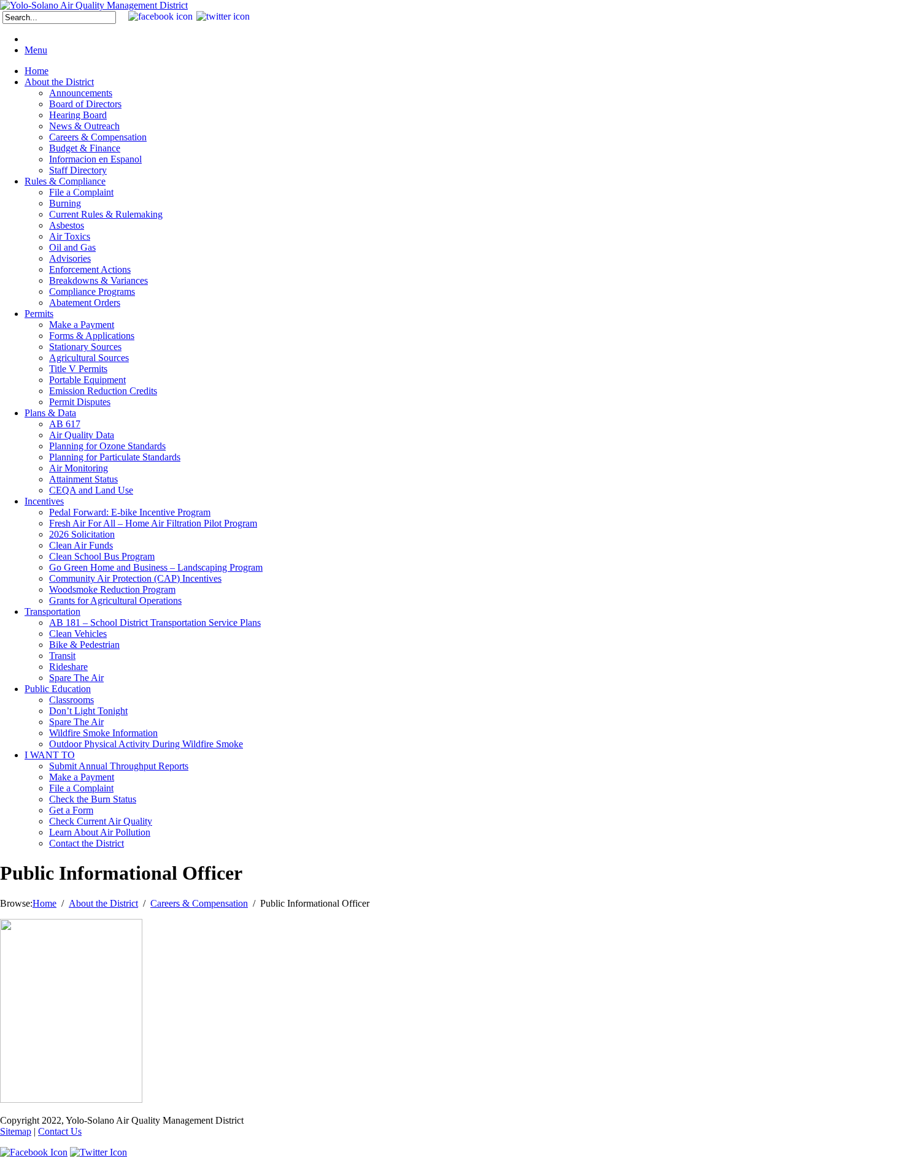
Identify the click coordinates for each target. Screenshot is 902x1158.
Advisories (70, 258)
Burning (65, 203)
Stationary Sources (85, 346)
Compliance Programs (92, 291)
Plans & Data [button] (50, 413)
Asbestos (66, 225)
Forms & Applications (91, 335)
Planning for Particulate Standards (114, 457)
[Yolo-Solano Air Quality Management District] (94, 5)
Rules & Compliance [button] (65, 181)
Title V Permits (78, 369)
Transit (62, 655)
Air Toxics (69, 236)
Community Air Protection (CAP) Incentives (135, 578)
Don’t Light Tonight (88, 711)
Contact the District (86, 843)
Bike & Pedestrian (84, 644)
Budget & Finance (84, 148)
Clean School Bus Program (102, 556)
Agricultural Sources (89, 357)
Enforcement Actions (90, 269)
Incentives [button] (44, 501)
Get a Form (71, 810)
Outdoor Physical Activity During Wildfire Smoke (146, 744)
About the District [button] (59, 82)
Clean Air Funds (81, 545)
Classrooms (71, 700)
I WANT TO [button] (50, 755)
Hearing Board (78, 115)
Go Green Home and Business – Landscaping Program (156, 567)
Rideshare (68, 666)
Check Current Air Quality (100, 821)
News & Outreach (84, 126)
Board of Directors (85, 104)
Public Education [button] (58, 689)
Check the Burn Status (92, 799)
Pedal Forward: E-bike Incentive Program (129, 512)
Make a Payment (81, 324)
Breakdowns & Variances (98, 280)
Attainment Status (83, 479)
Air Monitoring (78, 468)
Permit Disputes (79, 402)
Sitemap (15, 1131)
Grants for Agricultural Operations (115, 600)
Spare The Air (76, 677)
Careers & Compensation (98, 137)
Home (36, 71)
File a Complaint (81, 192)
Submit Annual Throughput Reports (118, 766)
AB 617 (64, 424)
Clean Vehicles (78, 633)
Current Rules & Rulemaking (106, 214)
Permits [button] (39, 313)
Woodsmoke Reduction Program (112, 589)
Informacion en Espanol (95, 159)
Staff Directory (78, 170)
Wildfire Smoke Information (103, 733)
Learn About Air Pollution (99, 832)
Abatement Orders (84, 302)
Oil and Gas (72, 247)
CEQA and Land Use (91, 490)
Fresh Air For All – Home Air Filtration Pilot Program (153, 523)
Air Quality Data (81, 435)
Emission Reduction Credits (103, 391)
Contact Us (60, 1131)
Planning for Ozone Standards (107, 446)
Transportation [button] (52, 611)
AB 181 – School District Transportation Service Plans (155, 622)
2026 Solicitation (82, 534)
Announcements (80, 93)
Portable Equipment (87, 380)
